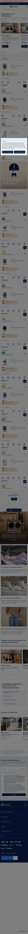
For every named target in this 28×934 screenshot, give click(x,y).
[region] (14, 146)
